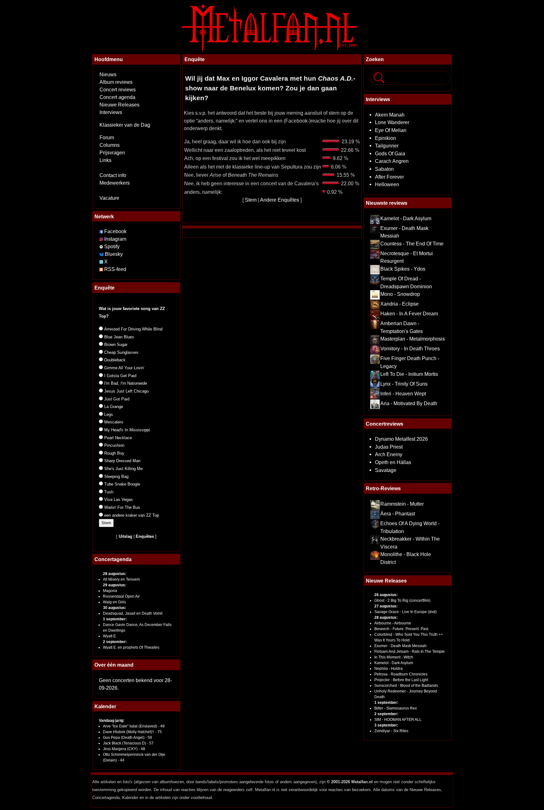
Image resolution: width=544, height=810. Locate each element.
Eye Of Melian (390, 130)
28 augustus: (114, 574)
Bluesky (114, 254)
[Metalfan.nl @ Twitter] (101, 261)
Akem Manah (390, 115)
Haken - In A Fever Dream (409, 313)
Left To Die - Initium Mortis (409, 374)
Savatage (385, 470)
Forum (106, 137)
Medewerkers (114, 183)
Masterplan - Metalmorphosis (412, 339)
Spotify (112, 246)
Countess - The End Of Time (412, 243)
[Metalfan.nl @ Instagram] (101, 239)
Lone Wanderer (392, 122)
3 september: (386, 725)
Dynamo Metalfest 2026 (401, 439)
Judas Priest (389, 447)
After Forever (389, 177)
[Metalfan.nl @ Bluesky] (102, 254)
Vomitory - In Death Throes (410, 348)
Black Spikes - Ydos (402, 269)
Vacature (109, 198)
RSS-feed (115, 269)
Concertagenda (113, 559)
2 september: (115, 642)
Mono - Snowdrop (400, 294)
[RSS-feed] (101, 269)
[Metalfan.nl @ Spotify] (101, 246)
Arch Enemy (388, 454)
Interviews (110, 112)
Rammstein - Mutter (402, 504)
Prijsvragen (112, 152)
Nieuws (107, 74)
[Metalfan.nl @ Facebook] (101, 231)
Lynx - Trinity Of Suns (404, 384)
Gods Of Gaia (390, 153)
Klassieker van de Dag (124, 125)
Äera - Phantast (397, 513)
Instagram (115, 239)
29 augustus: (114, 585)
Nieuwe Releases (119, 104)
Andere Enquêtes (279, 200)
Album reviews (116, 82)
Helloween (387, 184)
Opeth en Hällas (393, 462)
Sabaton (384, 169)
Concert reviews (117, 89)
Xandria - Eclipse (399, 304)
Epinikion (385, 138)
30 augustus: (114, 608)
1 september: (115, 619)
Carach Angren (392, 161)
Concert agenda (117, 97)
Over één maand (113, 665)
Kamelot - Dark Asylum (405, 218)
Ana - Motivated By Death (408, 403)
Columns (109, 145)
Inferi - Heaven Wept (403, 393)
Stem (251, 200)
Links (105, 160)
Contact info (112, 175)
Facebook (115, 231)
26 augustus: (386, 595)
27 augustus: (386, 606)
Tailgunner (387, 145)
